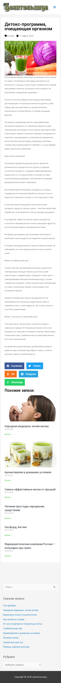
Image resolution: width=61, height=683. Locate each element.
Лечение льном (11, 638)
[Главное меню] (54, 7)
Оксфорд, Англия (16, 527)
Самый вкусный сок (13, 642)
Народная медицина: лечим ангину (27, 426)
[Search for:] (30, 587)
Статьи (10, 36)
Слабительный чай (12, 628)
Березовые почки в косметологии (20, 615)
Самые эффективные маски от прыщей (30, 489)
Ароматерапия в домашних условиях (28, 472)
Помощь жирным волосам (16, 647)
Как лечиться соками (13, 619)
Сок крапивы (9, 605)
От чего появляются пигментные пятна (22, 624)
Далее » (8, 434)
